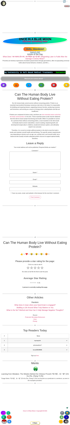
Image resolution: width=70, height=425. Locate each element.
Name (35, 172)
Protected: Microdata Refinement (35, 317)
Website (35, 186)
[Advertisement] (35, 16)
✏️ (8, 413)
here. (37, 355)
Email (35, 179)
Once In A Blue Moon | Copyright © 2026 (35, 411)
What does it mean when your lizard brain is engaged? (35, 305)
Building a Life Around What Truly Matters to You (35, 307)
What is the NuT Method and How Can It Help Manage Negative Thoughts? (35, 310)
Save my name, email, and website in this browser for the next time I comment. (35, 193)
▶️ (67, 413)
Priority (35, 321)
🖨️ (62, 413)
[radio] (28, 268)
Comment (35, 150)
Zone (35, 319)
